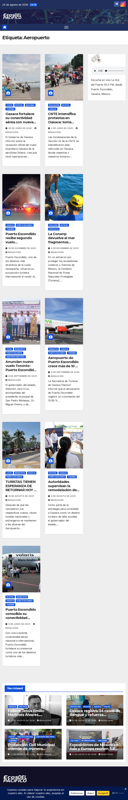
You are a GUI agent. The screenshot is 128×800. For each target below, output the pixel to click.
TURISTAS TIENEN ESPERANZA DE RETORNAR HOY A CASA (20, 488)
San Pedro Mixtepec (15, 357)
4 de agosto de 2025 (63, 496)
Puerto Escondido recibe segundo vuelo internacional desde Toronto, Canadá (20, 244)
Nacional (30, 105)
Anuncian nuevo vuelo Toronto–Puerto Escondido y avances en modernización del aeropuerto (21, 372)
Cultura (74, 741)
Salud (107, 707)
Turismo (10, 109)
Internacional (88, 741)
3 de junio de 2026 (62, 128)
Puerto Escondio (25, 225)
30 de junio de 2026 (20, 128)
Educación (54, 105)
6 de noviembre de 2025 (65, 248)
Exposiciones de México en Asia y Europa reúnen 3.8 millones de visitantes (93, 749)
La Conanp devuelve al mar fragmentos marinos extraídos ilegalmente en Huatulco (63, 244)
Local (9, 349)
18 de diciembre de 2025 (22, 248)
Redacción (14, 252)
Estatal (19, 105)
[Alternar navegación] (66, 27)
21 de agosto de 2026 (23, 720)
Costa (9, 105)
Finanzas (53, 349)
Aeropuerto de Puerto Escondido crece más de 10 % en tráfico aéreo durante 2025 (63, 366)
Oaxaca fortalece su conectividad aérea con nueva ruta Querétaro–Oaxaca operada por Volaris (19, 124)
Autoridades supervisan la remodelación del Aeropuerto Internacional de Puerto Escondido (63, 492)
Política (23, 707)
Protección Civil (25, 737)
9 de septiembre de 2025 (22, 376)
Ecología (53, 225)
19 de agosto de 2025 (21, 496)
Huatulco (54, 229)
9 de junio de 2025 (19, 624)
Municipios (20, 349)
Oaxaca (52, 109)
